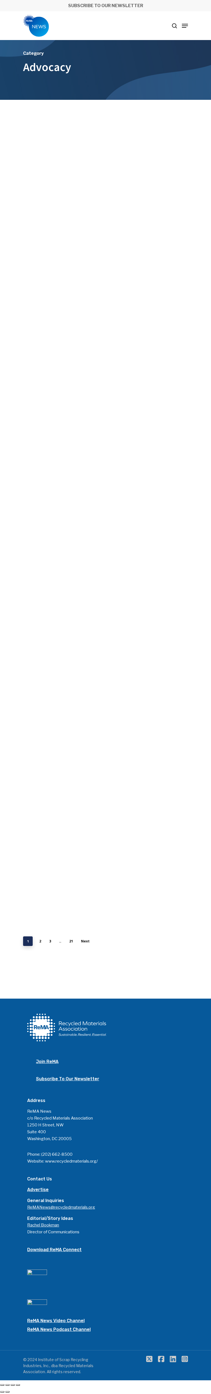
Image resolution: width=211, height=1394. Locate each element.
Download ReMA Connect (54, 1249)
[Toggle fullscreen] (12, 1385)
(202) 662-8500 (57, 1154)
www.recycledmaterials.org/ (71, 1161)
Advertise (38, 1189)
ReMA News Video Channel (56, 1320)
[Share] (7, 1385)
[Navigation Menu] (185, 26)
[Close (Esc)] (2, 1385)
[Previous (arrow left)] (2, 1392)
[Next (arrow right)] (7, 1392)
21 (71, 941)
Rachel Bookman (43, 1225)
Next (85, 941)
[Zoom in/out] (18, 1385)
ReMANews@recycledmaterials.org (61, 1207)
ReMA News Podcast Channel (59, 1329)
